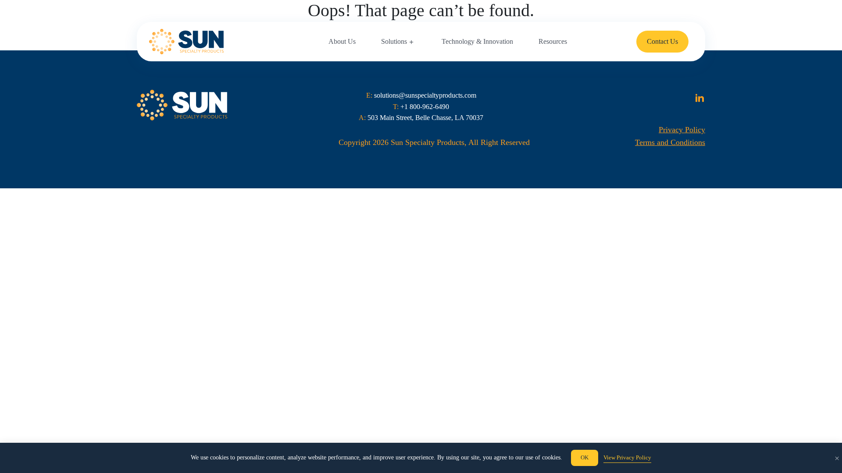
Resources (553, 41)
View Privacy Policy (627, 457)
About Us (342, 41)
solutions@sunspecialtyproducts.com (425, 95)
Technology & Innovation (477, 41)
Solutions (394, 41)
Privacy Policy (682, 129)
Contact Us (662, 41)
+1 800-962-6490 (424, 106)
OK (585, 457)
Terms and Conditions (670, 142)
